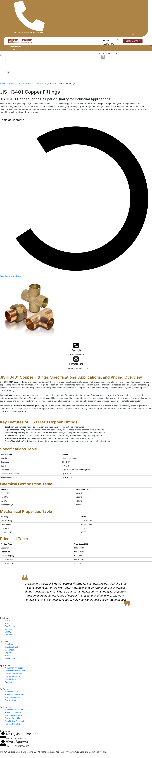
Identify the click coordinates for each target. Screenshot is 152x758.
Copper (11, 83)
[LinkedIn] (137, 34)
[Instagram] (132, 34)
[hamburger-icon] (118, 39)
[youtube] (141, 34)
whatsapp (16, 276)
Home (106, 41)
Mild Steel (15, 53)
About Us (108, 44)
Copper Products (25, 83)
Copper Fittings (42, 83)
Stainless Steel (18, 50)
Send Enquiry (6, 276)
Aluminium (15, 46)
